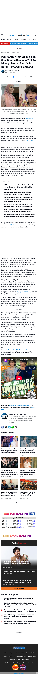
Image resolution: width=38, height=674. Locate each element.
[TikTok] (26, 652)
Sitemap (18, 659)
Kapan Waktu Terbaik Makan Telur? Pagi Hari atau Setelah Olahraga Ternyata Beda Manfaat (20, 622)
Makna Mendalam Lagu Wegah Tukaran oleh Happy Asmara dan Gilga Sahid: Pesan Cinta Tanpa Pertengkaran (28, 451)
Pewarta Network (28, 663)
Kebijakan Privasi (31, 656)
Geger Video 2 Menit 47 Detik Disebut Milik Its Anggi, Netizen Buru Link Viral (18, 599)
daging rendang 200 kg (24, 292)
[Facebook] (2, 427)
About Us (4, 656)
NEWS (3, 39)
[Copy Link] (16, 427)
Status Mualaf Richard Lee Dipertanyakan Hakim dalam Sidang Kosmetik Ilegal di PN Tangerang (19, 215)
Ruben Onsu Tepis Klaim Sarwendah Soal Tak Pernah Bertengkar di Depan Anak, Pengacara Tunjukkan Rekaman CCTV (18, 199)
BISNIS (16, 39)
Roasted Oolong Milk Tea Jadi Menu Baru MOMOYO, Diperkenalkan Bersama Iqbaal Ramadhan (16, 563)
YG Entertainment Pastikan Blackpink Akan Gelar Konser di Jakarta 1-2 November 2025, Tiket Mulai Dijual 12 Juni (19, 187)
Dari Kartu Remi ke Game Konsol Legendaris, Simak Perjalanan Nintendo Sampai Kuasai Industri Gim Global (20, 605)
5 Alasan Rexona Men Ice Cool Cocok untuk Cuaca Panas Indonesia (19, 572)
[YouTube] (21, 652)
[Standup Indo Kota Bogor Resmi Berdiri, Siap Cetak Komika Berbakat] (28, 484)
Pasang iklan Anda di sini (19, 673)
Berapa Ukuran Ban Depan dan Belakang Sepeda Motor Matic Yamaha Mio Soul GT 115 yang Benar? (20, 611)
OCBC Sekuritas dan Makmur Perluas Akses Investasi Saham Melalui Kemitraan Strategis (17, 581)
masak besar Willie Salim (9, 225)
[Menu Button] (2, 35)
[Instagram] (11, 652)
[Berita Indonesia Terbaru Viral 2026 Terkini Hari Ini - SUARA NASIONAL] (19, 35)
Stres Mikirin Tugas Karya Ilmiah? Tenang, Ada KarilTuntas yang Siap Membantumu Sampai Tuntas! (19, 616)
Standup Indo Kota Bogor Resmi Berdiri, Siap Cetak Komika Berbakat (28, 494)
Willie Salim (29, 118)
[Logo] (19, 647)
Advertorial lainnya (19, 588)
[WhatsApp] (12, 427)
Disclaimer (12, 659)
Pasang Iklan (25, 659)
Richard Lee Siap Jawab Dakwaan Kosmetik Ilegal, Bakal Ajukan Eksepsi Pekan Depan (18, 210)
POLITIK (9, 39)
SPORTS (23, 39)
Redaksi (10, 656)
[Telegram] (9, 427)
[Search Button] (35, 35)
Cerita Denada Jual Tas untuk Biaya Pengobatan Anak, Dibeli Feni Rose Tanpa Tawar (9, 451)
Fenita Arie (30, 140)
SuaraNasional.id (14, 663)
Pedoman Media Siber (20, 656)
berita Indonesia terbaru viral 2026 (19, 405)
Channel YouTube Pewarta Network (19, 350)
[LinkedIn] (31, 652)
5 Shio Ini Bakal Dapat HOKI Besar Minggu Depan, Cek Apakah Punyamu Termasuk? (17, 193)
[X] (6, 427)
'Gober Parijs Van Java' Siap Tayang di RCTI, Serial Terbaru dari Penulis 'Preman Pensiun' (18, 205)
